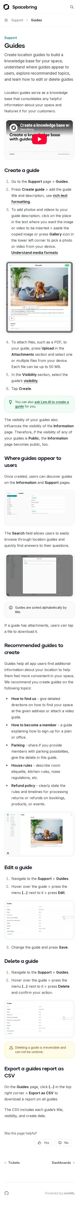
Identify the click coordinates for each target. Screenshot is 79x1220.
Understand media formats (34, 252)
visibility (31, 381)
